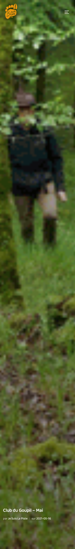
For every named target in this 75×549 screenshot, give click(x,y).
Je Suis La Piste (18, 518)
